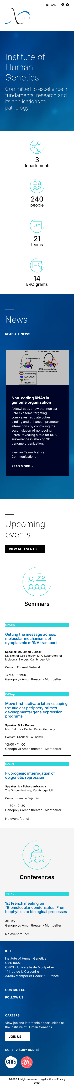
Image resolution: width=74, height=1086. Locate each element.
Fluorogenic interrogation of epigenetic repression (30, 775)
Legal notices (47, 1079)
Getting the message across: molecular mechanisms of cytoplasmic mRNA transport (31, 638)
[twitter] (6, 1005)
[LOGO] (17, 9)
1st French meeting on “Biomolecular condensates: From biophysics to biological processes (36, 907)
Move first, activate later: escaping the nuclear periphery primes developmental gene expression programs (36, 709)
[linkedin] (13, 1005)
